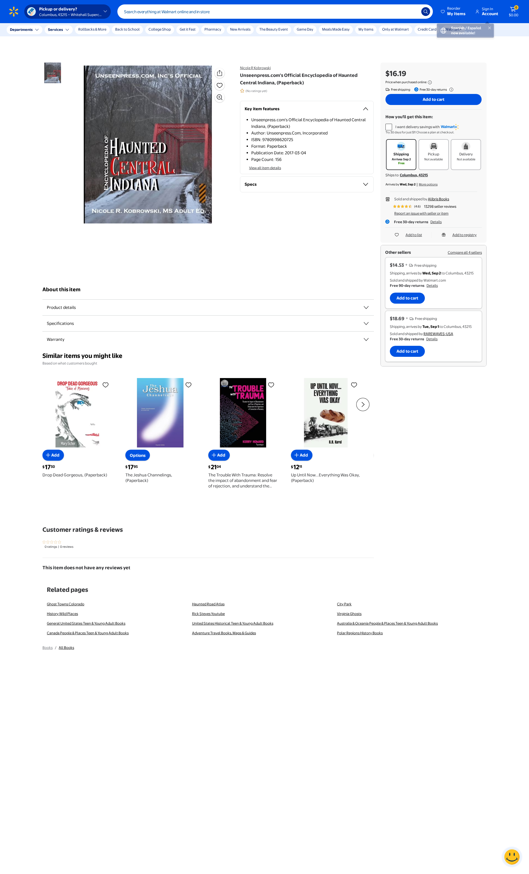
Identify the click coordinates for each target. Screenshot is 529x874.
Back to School (127, 29)
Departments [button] (21, 29)
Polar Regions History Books (360, 633)
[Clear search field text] (413, 11)
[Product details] (366, 307)
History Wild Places (62, 613)
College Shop (160, 29)
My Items (365, 29)
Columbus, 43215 (414, 175)
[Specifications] (366, 323)
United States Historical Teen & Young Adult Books (232, 623)
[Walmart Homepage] (14, 11)
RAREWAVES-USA (438, 333)
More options (428, 184)
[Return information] (450, 89)
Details (436, 222)
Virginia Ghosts (349, 613)
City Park (344, 604)
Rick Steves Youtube (208, 613)
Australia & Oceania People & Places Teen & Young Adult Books (387, 623)
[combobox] (275, 11)
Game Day (305, 29)
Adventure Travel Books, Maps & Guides (224, 633)
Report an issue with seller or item (421, 213)
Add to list (414, 235)
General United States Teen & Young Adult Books (86, 623)
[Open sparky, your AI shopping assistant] (512, 857)
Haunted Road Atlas (208, 604)
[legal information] (430, 82)
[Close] (102, 30)
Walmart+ (453, 29)
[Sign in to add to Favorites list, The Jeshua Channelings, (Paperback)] (188, 384)
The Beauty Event (273, 29)
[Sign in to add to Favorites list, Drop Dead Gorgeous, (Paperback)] (105, 384)
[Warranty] (366, 339)
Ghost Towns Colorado (65, 604)
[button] (453, 11)
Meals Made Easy (336, 29)
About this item (61, 289)
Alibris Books (438, 199)
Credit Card (427, 29)
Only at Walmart (395, 29)
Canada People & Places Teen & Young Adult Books (88, 633)
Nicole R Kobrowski (255, 68)
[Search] (425, 11)
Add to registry (464, 235)
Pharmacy (212, 29)
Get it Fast (188, 29)
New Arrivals (240, 29)
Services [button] (55, 29)
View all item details (265, 168)
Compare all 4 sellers (465, 252)
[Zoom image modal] (220, 97)
